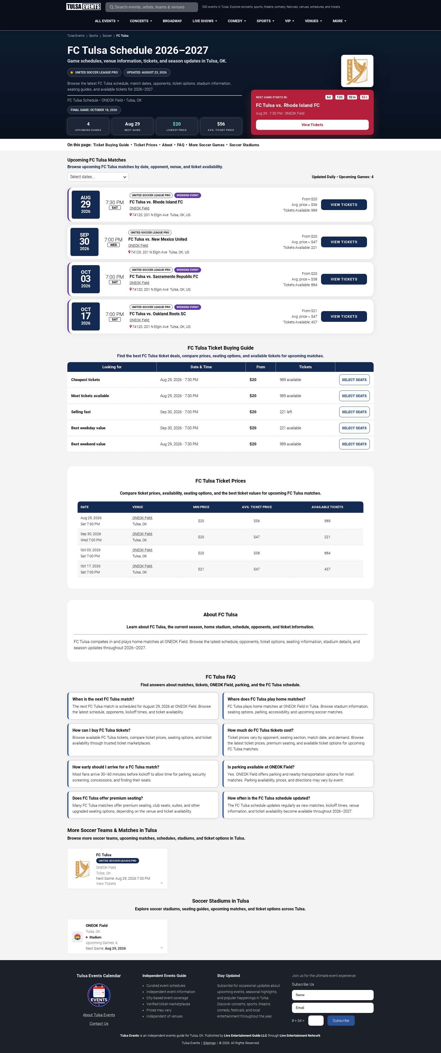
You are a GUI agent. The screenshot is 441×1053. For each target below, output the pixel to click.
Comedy (235, 21)
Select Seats (354, 380)
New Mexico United (169, 239)
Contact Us (99, 1023)
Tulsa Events (75, 36)
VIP (288, 21)
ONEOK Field (139, 208)
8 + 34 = (298, 1021)
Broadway (172, 21)
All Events (105, 21)
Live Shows (203, 21)
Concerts (139, 21)
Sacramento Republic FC (175, 276)
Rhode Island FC (168, 202)
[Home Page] (83, 7)
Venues (311, 21)
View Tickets (312, 125)
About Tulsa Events (99, 1015)
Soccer (107, 36)
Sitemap (209, 1043)
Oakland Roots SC (169, 313)
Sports (264, 21)
